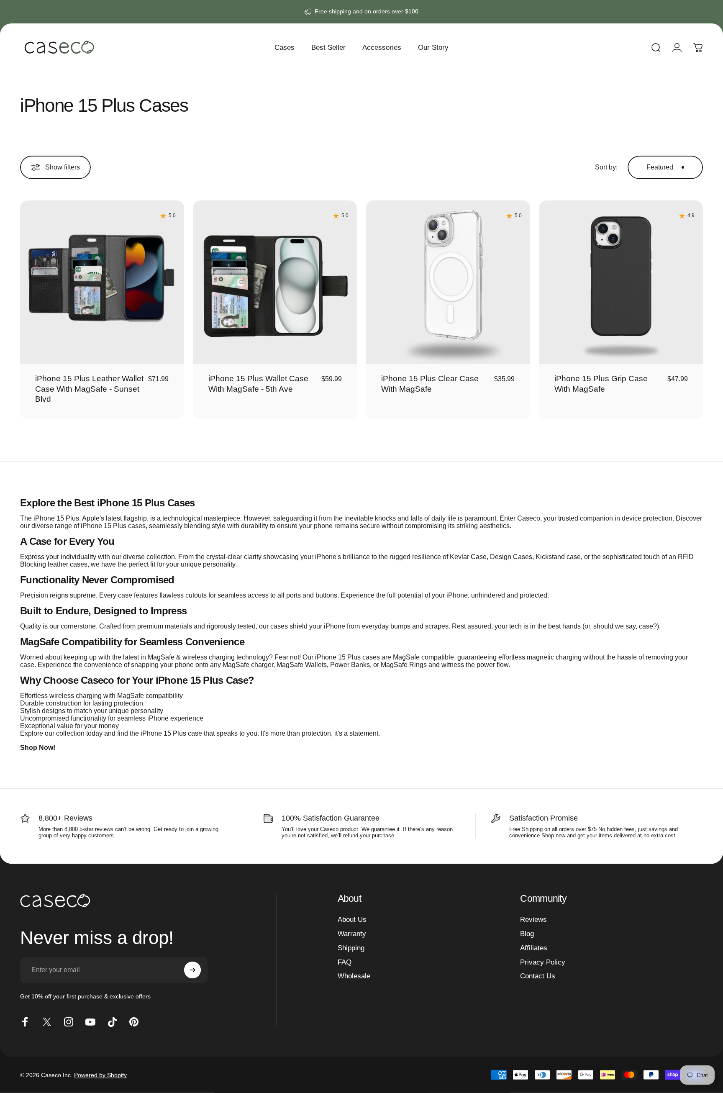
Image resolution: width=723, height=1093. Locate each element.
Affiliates (533, 948)
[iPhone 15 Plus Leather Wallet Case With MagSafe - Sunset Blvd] (102, 282)
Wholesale (354, 976)
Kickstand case (558, 556)
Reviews (533, 919)
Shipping (351, 948)
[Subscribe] (192, 970)
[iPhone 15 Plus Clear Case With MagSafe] (448, 282)
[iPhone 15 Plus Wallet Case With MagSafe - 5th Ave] (275, 282)
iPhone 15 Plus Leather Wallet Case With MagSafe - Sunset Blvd (89, 388)
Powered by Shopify (100, 1075)
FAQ (344, 962)
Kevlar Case (468, 556)
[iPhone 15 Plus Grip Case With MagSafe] (621, 282)
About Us (352, 919)
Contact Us (537, 976)
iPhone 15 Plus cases (113, 525)
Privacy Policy (542, 962)
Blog (527, 933)
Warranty (352, 933)
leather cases (67, 564)
